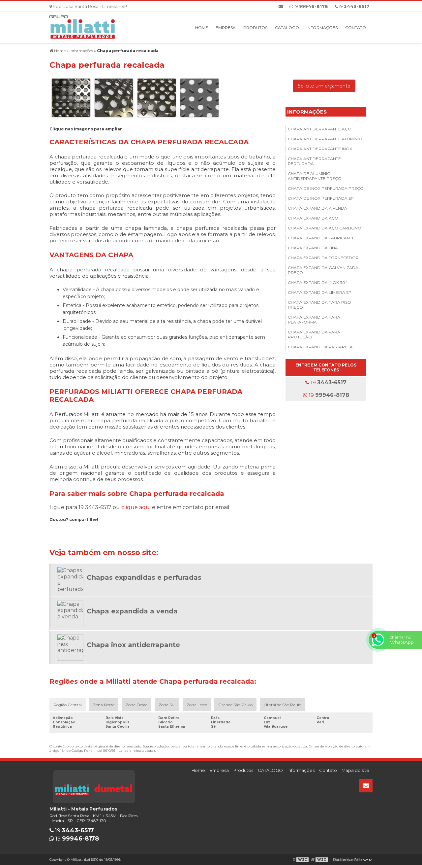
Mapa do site (355, 770)
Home (201, 27)
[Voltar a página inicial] (82, 27)
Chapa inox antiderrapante (133, 645)
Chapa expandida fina (313, 247)
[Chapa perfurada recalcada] (71, 97)
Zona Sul (167, 704)
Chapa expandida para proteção (314, 334)
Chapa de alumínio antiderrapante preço (315, 176)
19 (353, 6)
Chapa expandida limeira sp (319, 292)
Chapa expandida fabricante (321, 237)
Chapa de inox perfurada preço (326, 188)
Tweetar (62, 529)
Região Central (67, 704)
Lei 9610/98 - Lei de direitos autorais (126, 750)
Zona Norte (103, 704)
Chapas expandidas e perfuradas (144, 577)
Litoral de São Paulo (282, 704)
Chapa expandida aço (313, 218)
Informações (322, 27)
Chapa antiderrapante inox (320, 148)
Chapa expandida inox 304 (318, 282)
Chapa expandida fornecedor (323, 257)
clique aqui (136, 507)
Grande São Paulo (235, 704)
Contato (355, 27)
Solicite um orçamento (324, 86)
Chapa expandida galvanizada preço (323, 270)
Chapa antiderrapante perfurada (314, 161)
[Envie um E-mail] (281, 6)
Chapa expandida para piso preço (319, 305)
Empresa (226, 27)
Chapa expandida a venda (317, 208)
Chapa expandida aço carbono (324, 227)
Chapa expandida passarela (320, 346)
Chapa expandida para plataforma (314, 320)
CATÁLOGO (287, 27)
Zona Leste (197, 704)
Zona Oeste (136, 704)
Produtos (255, 27)
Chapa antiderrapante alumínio (325, 138)
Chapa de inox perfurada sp (321, 198)
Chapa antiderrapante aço (319, 128)
